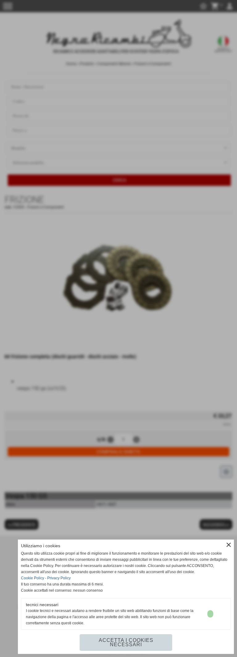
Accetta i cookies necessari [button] (126, 642)
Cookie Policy (32, 578)
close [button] (228, 544)
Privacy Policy (59, 578)
